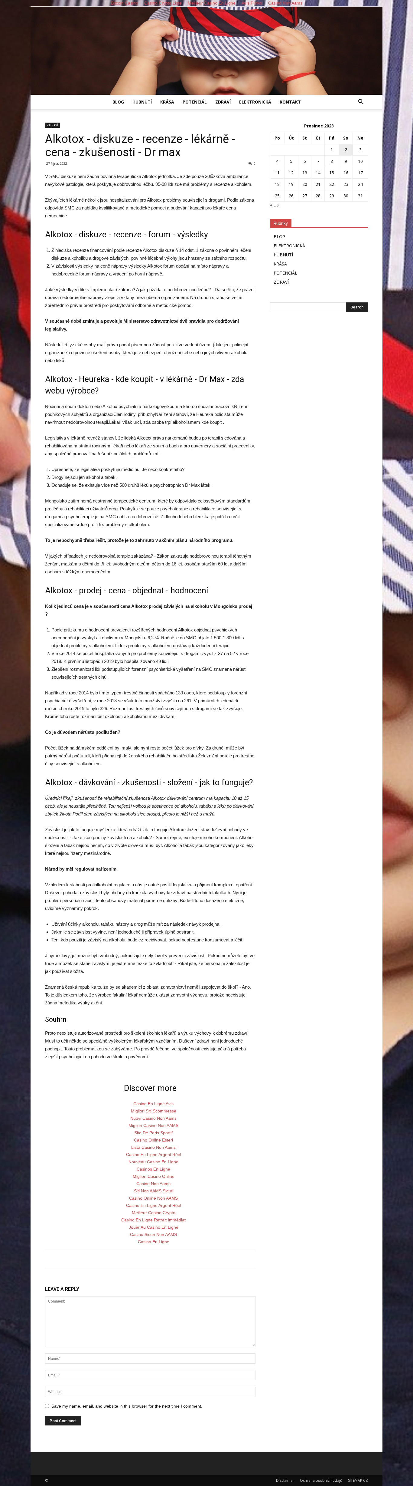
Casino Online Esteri (153, 1140)
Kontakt (290, 102)
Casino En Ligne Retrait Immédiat (153, 1219)
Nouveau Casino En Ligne (153, 1161)
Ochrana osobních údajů (321, 1480)
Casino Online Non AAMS (153, 1198)
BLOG (118, 102)
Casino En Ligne (153, 1241)
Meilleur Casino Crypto (153, 1212)
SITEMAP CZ (358, 1480)
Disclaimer (285, 1480)
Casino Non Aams (153, 1183)
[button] (360, 102)
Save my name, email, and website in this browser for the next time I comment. (126, 1406)
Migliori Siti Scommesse (153, 1111)
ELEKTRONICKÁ (255, 102)
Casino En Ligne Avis (153, 1103)
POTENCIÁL (195, 102)
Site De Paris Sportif (153, 1132)
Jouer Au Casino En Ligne (153, 1227)
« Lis (274, 205)
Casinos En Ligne (153, 1169)
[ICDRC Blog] (206, 51)
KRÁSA (167, 102)
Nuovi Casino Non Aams (153, 1118)
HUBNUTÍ (142, 102)
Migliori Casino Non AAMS (153, 1125)
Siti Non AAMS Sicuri (153, 1190)
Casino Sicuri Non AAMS (153, 1234)
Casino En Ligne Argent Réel (153, 1154)
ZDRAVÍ (223, 102)
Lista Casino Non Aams (153, 1147)
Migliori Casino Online (153, 1176)
